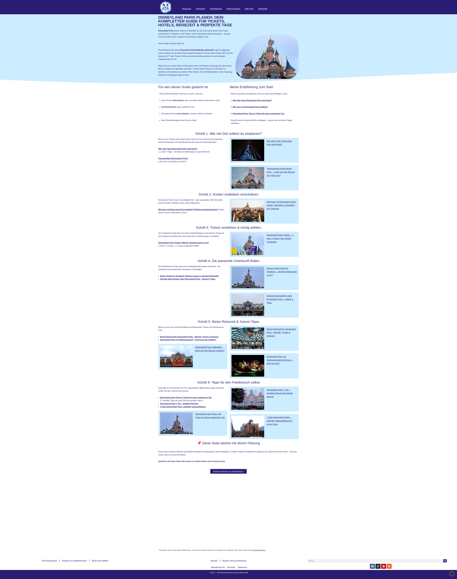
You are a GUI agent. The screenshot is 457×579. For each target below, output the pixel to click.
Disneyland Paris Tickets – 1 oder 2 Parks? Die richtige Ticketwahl (280, 238)
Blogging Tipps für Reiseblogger (235, 561)
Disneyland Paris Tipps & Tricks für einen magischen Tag (186, 398)
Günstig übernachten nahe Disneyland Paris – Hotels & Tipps (280, 299)
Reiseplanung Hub (218, 567)
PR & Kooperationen (49, 561)
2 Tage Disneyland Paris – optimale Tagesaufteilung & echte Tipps (279, 420)
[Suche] (445, 560)
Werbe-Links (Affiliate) (100, 561)
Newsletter (262, 9)
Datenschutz (242, 567)
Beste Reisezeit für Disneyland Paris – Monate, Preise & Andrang (281, 332)
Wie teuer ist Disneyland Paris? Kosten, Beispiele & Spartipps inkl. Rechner (281, 205)
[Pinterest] (383, 566)
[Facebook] (372, 566)
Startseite (214, 561)
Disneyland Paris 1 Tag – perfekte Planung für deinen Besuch (280, 393)
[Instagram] (377, 566)
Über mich (249, 9)
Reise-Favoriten (233, 9)
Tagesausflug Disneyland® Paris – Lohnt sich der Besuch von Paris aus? (281, 172)
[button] (452, 574)
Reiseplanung (216, 9)
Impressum (231, 567)
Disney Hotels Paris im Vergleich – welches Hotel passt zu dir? (282, 271)
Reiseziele (186, 9)
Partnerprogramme (259, 550)
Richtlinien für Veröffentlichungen (74, 561)
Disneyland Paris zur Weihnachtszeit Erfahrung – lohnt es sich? (280, 360)
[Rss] (389, 566)
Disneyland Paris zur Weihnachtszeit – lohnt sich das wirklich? (188, 340)
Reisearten (200, 9)
